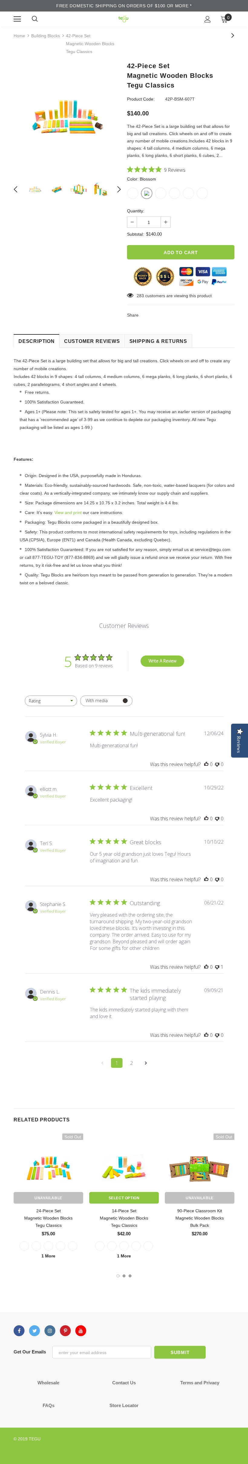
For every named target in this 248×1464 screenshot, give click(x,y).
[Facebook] (19, 1330)
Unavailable (48, 1198)
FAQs (48, 1405)
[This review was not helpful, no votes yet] (217, 764)
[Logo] (123, 19)
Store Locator (124, 1405)
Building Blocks (45, 35)
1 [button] (117, 1275)
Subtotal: (135, 234)
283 (140, 295)
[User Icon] (207, 19)
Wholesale (48, 1382)
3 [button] (130, 1275)
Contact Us (124, 1382)
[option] (67, 117)
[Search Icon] (35, 19)
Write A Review (162, 661)
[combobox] (51, 700)
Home (19, 35)
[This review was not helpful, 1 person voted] (217, 967)
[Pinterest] (65, 1330)
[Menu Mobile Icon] (17, 19)
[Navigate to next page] (146, 1063)
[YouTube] (80, 1330)
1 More (48, 1255)
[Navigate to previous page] (102, 1063)
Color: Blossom (141, 179)
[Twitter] (34, 1330)
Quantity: (135, 210)
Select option (124, 1198)
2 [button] (124, 1275)
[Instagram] (49, 1330)
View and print (68, 512)
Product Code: (141, 99)
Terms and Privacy (199, 1382)
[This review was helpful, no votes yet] (206, 764)
